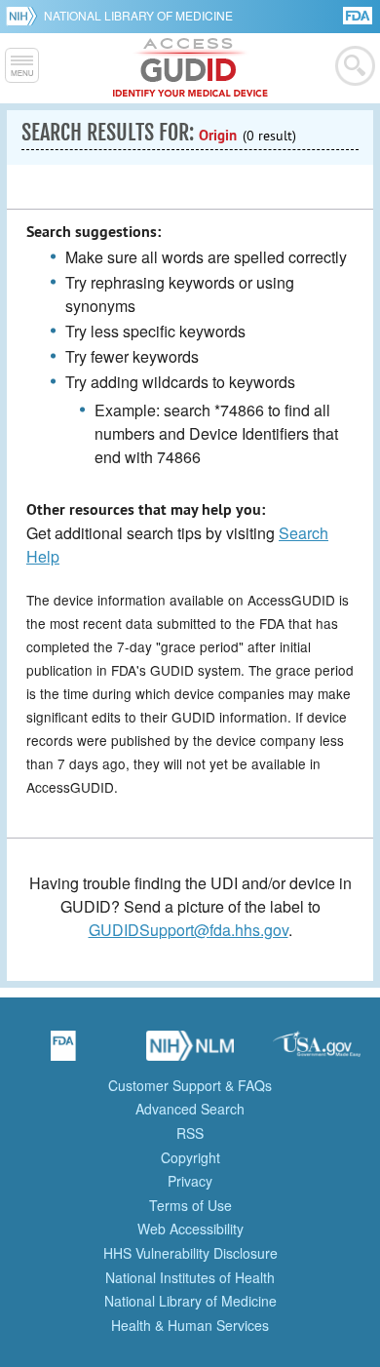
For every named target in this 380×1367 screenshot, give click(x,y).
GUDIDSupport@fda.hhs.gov (188, 929)
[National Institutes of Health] (25, 15)
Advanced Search (190, 1108)
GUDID (190, 68)
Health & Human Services (190, 1325)
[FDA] (359, 14)
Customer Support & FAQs (190, 1085)
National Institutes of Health (190, 1277)
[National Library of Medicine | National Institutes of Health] (190, 1052)
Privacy (190, 1181)
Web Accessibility (190, 1228)
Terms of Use (190, 1205)
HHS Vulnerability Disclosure (190, 1253)
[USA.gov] (317, 1052)
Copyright (190, 1157)
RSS (190, 1133)
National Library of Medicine (138, 15)
